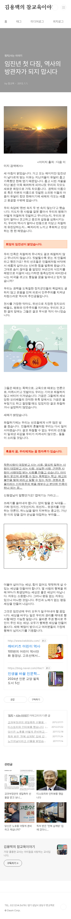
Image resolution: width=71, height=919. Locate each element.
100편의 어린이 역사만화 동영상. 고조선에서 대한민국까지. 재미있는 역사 (24, 653)
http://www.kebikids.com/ (24, 640)
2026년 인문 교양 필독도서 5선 (23, 681)
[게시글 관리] (22, 699)
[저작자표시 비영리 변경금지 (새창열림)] (48, 699)
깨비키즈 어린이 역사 (24, 646)
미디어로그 (37, 21)
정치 (10, 715)
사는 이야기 (22, 715)
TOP (63, 907)
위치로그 (58, 21)
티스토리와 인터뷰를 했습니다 (26, 726)
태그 (19, 21)
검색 (55, 7)
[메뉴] (63, 7)
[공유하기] (18, 699)
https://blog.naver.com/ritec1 (26, 668)
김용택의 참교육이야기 (31, 7)
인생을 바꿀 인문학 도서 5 (22, 674)
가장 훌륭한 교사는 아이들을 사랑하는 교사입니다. (27, 853)
